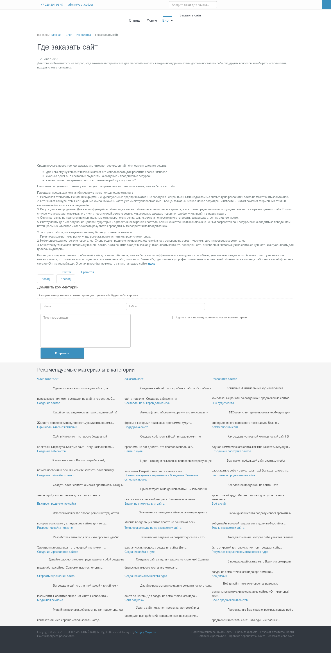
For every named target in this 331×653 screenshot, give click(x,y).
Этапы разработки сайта (228, 528)
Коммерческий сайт (225, 427)
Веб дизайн (219, 576)
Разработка (83, 35)
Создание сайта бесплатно (55, 475)
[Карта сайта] (208, 20)
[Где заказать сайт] (82, 116)
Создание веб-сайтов (51, 451)
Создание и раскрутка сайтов (231, 451)
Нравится (87, 272)
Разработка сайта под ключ (55, 528)
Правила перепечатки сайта (247, 636)
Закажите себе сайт (281, 636)
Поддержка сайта (136, 427)
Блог (166, 20)
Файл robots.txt (48, 379)
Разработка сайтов (224, 379)
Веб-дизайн (219, 503)
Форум (152, 20)
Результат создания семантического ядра (240, 552)
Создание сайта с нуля (140, 552)
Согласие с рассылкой (211, 636)
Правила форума (246, 632)
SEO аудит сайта (223, 403)
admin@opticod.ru (80, 4)
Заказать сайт (134, 379)
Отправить (62, 353)
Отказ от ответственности (277, 632)
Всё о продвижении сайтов (230, 600)
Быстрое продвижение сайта (56, 503)
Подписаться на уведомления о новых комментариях (211, 317)
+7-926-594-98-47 (52, 4)
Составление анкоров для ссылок (147, 403)
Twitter (66, 272)
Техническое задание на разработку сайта (153, 528)
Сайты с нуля (134, 451)
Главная (135, 20)
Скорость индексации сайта (56, 576)
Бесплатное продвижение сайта (233, 475)
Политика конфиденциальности (211, 632)
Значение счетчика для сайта (144, 503)
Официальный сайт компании (57, 427)
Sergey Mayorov (145, 632)
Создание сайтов (48, 403)
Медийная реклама (50, 600)
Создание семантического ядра (146, 576)
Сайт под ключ (134, 600)
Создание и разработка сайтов (57, 552)
